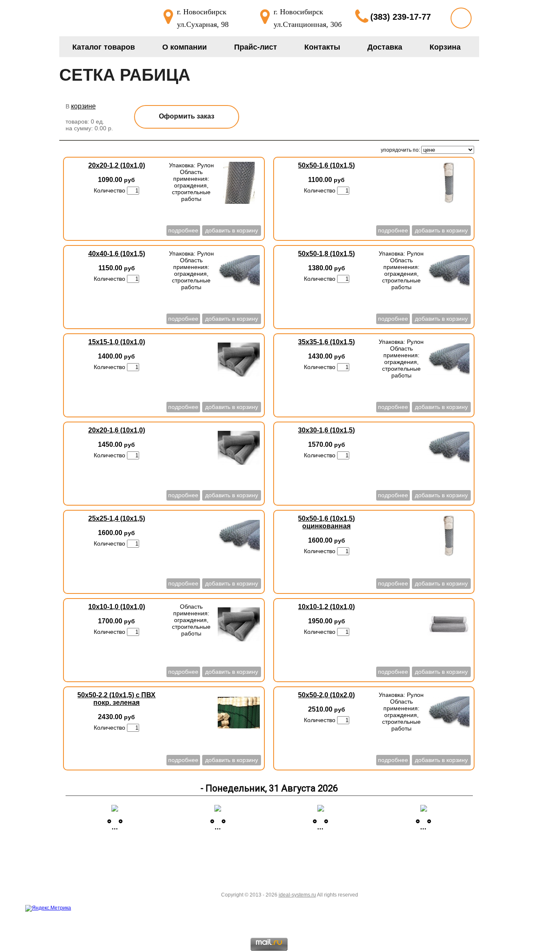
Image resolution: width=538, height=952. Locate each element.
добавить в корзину (231, 230)
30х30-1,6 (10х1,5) (326, 430)
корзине (83, 106)
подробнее (183, 230)
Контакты (322, 47)
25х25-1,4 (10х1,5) (116, 518)
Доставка (384, 47)
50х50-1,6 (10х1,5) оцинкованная (326, 522)
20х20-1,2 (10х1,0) (116, 165)
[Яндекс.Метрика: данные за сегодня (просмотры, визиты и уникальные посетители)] (48, 908)
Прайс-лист (255, 47)
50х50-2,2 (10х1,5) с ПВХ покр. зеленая (116, 698)
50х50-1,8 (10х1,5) (326, 253)
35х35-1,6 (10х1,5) (326, 341)
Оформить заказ (186, 116)
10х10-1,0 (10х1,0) (116, 606)
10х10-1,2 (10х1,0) (326, 606)
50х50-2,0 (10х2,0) (326, 695)
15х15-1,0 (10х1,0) (116, 341)
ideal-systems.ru (297, 895)
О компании (184, 47)
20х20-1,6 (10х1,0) (116, 430)
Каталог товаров (103, 47)
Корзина (445, 47)
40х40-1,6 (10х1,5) (116, 253)
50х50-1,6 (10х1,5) (326, 165)
